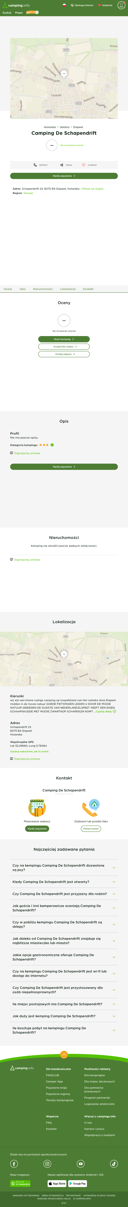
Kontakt (51, 1128)
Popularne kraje (56, 1087)
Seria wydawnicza (53, 1195)
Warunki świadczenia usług (54, 1198)
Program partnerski (97, 1097)
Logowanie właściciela (99, 1103)
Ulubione (107, 5)
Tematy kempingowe (60, 1100)
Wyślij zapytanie (62, 176)
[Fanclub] (32, 12)
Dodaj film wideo (64, 346)
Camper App (54, 1081)
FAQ (49, 1122)
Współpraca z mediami (99, 1135)
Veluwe (28, 192)
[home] (22, 1067)
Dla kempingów (94, 1075)
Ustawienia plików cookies (99, 1195)
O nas (88, 1122)
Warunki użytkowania (26, 1195)
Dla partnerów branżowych (93, 1089)
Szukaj (6, 12)
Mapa (18, 12)
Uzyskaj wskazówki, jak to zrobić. (29, 751)
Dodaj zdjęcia (63, 354)
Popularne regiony (58, 1093)
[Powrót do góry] (64, 1055)
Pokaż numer (91, 828)
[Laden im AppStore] (57, 1183)
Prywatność (73, 1195)
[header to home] (16, 5)
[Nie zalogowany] (121, 5)
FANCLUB (52, 1075)
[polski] (64, 5)
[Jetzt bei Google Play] (77, 1183)
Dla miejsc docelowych (99, 1081)
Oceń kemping (62, 339)
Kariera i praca (94, 1128)
